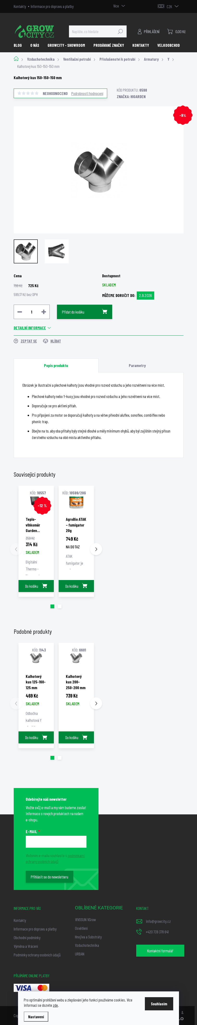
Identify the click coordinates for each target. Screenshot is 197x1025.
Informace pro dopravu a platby (52, 6)
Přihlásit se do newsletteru (49, 876)
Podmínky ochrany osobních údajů (37, 954)
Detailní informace (30, 327)
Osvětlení (81, 928)
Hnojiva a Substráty (88, 936)
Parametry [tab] (137, 365)
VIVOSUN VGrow (85, 919)
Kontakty (20, 6)
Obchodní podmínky (27, 937)
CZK (169, 6)
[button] (52, 606)
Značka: (131, 96)
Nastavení (36, 1016)
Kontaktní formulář (160, 950)
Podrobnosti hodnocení (87, 93)
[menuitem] (19, 45)
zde (55, 1005)
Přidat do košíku (73, 311)
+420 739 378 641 (157, 931)
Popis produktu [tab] (56, 365)
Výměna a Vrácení (26, 946)
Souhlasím (159, 1003)
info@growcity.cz (158, 921)
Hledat (120, 31)
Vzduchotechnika (87, 945)
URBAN (79, 953)
